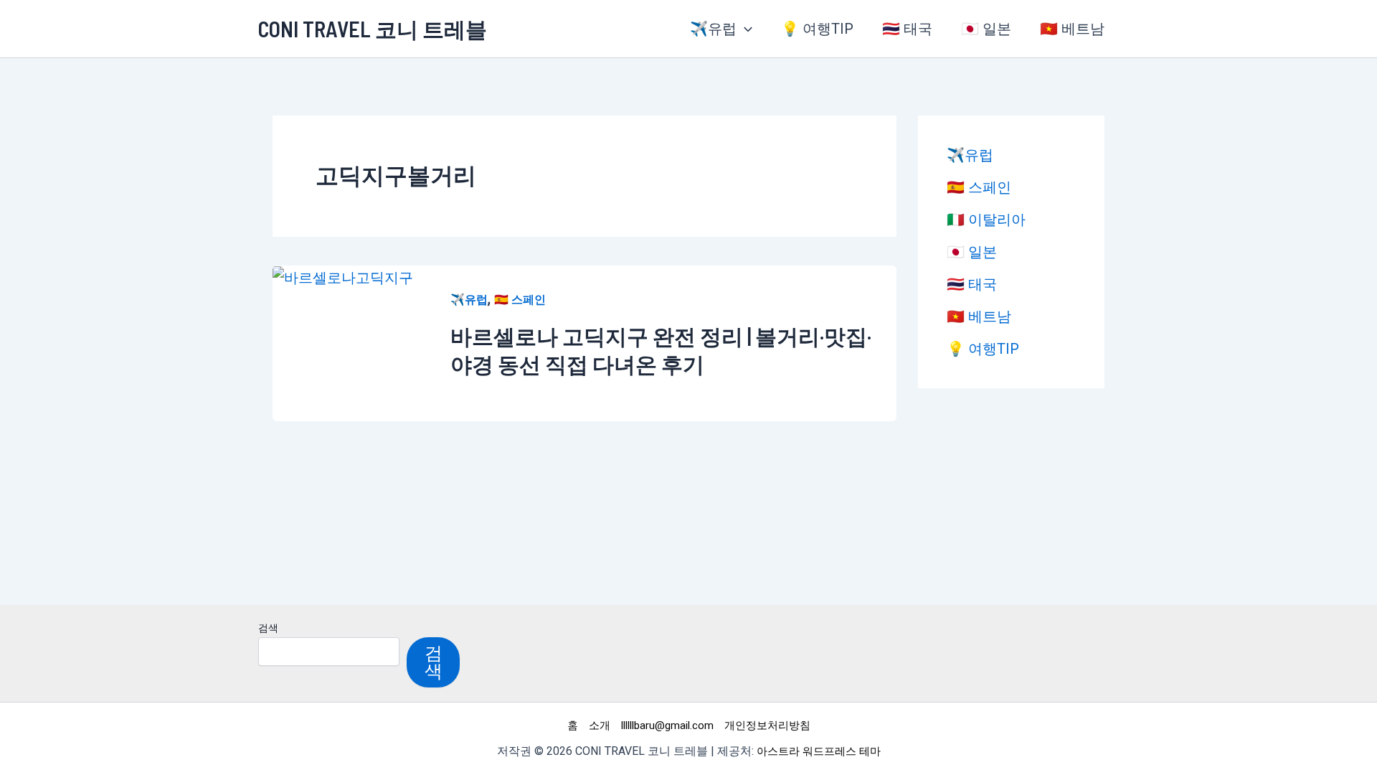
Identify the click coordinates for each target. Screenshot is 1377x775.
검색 (268, 628)
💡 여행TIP (817, 28)
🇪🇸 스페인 (520, 299)
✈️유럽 (713, 28)
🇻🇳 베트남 (1072, 28)
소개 (599, 725)
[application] (744, 28)
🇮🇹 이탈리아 (986, 219)
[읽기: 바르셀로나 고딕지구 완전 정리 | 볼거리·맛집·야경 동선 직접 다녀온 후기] (343, 277)
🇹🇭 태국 (907, 28)
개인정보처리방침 (767, 725)
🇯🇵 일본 (986, 28)
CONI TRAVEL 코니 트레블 (372, 29)
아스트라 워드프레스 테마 (819, 751)
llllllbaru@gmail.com (667, 725)
